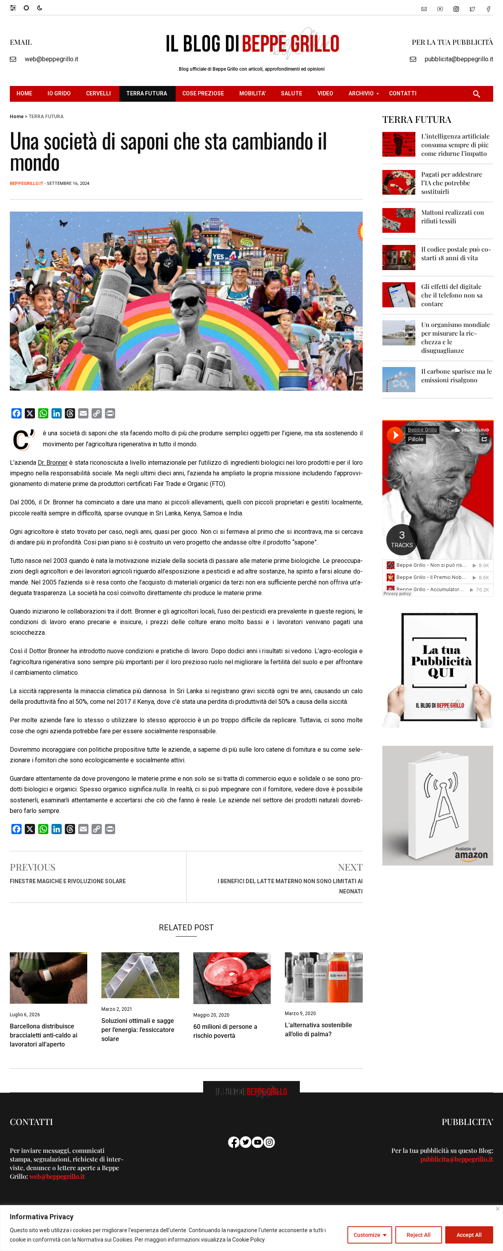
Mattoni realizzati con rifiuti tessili (452, 216)
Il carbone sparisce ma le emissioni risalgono (456, 375)
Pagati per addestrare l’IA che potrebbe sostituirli (451, 182)
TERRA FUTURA (46, 116)
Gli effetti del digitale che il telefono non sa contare (452, 295)
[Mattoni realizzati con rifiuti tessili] (399, 220)
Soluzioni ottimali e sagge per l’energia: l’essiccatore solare (137, 1030)
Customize (367, 1235)
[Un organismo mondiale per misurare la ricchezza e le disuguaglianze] (399, 332)
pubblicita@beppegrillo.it (459, 59)
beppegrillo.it (26, 183)
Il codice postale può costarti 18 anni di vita (456, 253)
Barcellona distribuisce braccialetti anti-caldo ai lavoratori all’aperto (43, 1035)
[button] (17, 7)
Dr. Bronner (53, 462)
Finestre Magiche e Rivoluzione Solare (68, 881)
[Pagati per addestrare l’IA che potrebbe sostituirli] (399, 182)
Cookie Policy (248, 1239)
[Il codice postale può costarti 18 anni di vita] (399, 257)
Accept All (469, 1235)
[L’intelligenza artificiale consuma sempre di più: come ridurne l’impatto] (399, 144)
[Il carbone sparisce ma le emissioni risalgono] (399, 379)
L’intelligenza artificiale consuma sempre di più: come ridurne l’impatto (455, 144)
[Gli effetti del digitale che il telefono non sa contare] (399, 294)
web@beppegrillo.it (51, 59)
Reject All (419, 1235)
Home (17, 116)
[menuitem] (25, 94)
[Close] (497, 1209)
